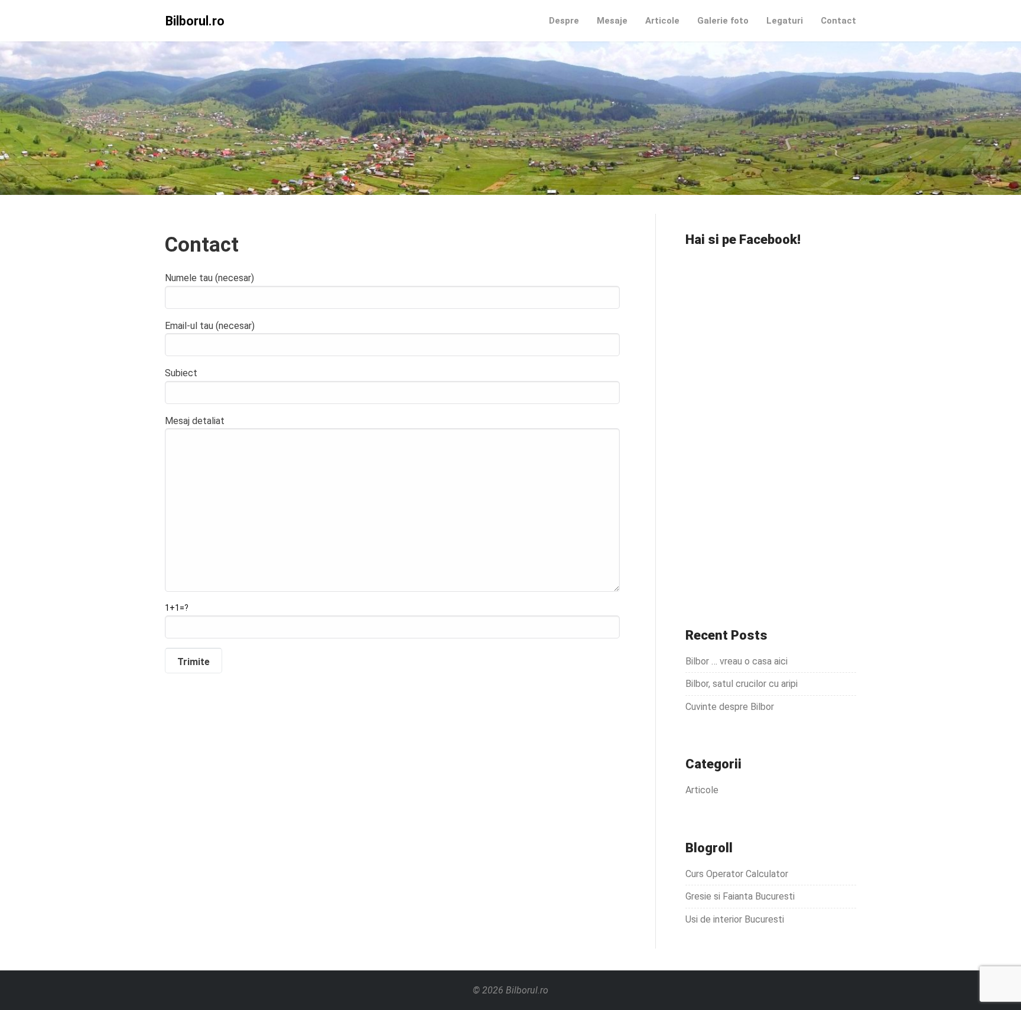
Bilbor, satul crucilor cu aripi (741, 683)
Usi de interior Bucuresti (734, 919)
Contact (838, 20)
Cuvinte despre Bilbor (729, 706)
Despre (564, 20)
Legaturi (784, 20)
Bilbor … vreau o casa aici (736, 661)
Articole (662, 20)
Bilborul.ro (195, 21)
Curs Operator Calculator (736, 873)
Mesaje (612, 20)
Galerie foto (723, 20)
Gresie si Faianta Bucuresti (740, 896)
